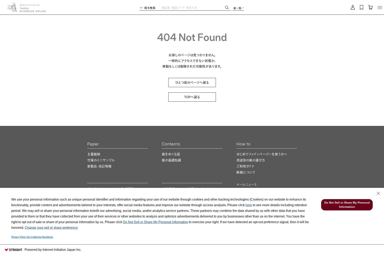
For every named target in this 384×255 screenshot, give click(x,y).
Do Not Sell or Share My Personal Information (155, 222)
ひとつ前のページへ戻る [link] (192, 82)
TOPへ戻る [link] (192, 97)
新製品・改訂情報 (99, 166)
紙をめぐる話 (171, 154)
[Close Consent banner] (378, 193)
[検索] (227, 7)
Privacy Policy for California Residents (32, 237)
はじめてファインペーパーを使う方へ (261, 154)
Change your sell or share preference (51, 227)
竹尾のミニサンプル (101, 160)
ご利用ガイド (245, 166)
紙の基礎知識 (171, 160)
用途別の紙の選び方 (250, 160)
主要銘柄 (93, 154)
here (249, 205)
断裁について (245, 172)
